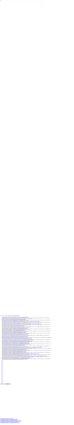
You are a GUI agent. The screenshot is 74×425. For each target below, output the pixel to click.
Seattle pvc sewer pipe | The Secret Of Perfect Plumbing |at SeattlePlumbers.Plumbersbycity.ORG (14, 319)
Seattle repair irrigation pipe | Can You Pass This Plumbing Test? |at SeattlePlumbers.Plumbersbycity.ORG (15, 328)
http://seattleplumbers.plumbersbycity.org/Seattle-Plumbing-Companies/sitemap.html (10, 421)
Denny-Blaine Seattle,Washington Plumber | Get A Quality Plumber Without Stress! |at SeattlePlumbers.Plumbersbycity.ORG (17, 338)
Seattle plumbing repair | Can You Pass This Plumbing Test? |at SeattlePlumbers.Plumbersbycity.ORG (14, 349)
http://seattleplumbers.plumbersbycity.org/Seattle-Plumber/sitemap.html (8, 419)
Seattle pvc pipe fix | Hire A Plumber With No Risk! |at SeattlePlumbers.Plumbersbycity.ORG (13, 345)
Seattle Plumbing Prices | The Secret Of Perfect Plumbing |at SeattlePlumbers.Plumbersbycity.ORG (14, 351)
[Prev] (2, 360)
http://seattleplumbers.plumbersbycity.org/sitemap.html (6, 418)
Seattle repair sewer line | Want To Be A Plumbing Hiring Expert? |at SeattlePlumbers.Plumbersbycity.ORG (15, 334)
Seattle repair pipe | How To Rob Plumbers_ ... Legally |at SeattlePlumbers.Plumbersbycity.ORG (13, 330)
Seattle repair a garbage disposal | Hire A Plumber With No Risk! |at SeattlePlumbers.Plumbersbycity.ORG (15, 336)
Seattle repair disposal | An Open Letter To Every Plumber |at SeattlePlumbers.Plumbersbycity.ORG (14, 332)
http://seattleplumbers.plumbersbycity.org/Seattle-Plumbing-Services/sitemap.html (10, 422)
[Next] (2, 382)
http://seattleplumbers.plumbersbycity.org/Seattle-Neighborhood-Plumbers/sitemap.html (10, 420)
